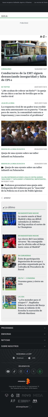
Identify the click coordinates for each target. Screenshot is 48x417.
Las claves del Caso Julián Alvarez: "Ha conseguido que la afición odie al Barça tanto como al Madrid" (31, 243)
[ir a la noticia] (9, 218)
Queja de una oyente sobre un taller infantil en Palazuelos (21, 169)
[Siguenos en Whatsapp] (40, 371)
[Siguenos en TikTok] (14, 371)
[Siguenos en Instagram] (20, 371)
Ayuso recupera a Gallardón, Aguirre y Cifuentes (17, 2)
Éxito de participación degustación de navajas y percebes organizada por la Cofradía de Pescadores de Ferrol (31, 264)
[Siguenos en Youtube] (8, 371)
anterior (7, 198)
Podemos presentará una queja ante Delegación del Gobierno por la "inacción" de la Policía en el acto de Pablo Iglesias (23, 188)
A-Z (42, 36)
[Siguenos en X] (33, 371)
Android (19, 358)
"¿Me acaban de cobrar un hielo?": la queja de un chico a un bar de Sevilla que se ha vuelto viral (23, 93)
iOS (33, 358)
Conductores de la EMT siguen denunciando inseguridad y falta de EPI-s (23, 76)
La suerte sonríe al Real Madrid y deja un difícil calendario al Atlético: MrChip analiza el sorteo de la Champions (31, 221)
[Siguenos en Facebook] (27, 371)
